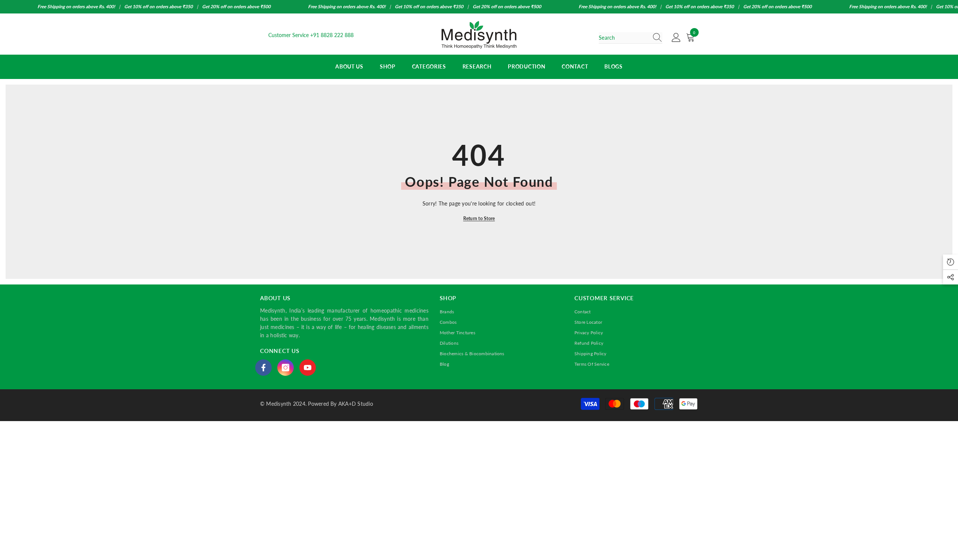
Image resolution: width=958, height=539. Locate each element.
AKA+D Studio (355, 404)
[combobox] (623, 37)
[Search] (630, 38)
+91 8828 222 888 (332, 35)
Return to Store (479, 218)
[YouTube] (307, 367)
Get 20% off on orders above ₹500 (236, 6)
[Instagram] (285, 367)
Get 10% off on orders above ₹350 (158, 6)
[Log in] (676, 37)
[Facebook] (263, 367)
